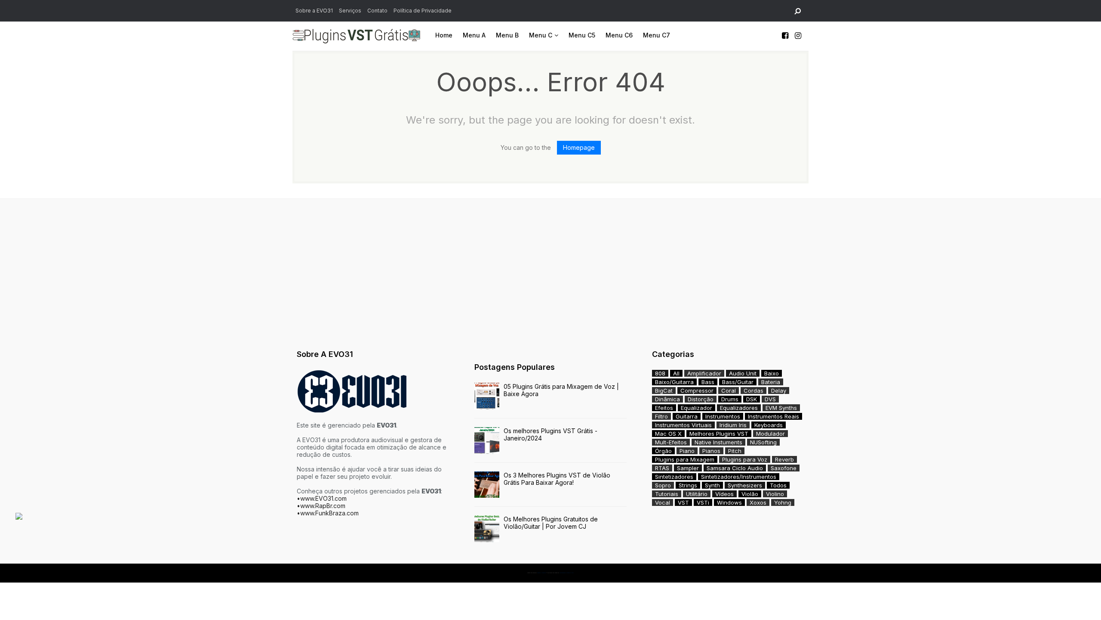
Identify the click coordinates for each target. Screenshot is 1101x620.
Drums (729, 399)
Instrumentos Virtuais (683, 425)
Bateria (770, 381)
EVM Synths (781, 407)
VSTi (703, 502)
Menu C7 (656, 35)
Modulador (770, 433)
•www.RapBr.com (321, 505)
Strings (688, 485)
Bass (707, 381)
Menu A (474, 35)
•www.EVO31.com (322, 498)
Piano (687, 450)
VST (683, 502)
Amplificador (704, 373)
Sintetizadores (674, 476)
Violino (775, 493)
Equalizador (696, 407)
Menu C (540, 35)
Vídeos (724, 493)
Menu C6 (619, 35)
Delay (778, 390)
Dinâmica (667, 399)
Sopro (663, 485)
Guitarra (687, 416)
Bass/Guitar (737, 381)
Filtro (661, 416)
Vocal (662, 502)
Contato (377, 10)
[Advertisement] (550, 272)
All (676, 373)
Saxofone (784, 468)
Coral (728, 390)
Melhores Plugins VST (718, 433)
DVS (770, 399)
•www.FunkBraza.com (328, 513)
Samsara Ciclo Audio (735, 468)
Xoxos (758, 502)
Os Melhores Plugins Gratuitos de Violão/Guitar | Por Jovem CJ (551, 522)
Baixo (771, 373)
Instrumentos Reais (773, 416)
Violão (749, 493)
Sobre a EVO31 (314, 10)
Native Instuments (718, 442)
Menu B (507, 35)
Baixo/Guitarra (674, 381)
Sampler (688, 468)
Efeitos (664, 407)
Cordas (753, 390)
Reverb (784, 459)
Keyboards (768, 425)
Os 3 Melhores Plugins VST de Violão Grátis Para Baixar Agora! (557, 478)
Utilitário (696, 493)
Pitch (734, 450)
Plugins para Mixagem (684, 459)
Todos (778, 485)
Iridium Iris (733, 425)
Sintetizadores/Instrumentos (738, 476)
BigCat (664, 390)
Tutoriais (666, 493)
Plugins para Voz (744, 459)
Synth (712, 485)
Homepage (579, 147)
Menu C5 (582, 35)
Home (443, 35)
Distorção (700, 399)
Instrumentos (722, 416)
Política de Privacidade (423, 10)
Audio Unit (743, 373)
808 (660, 373)
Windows (729, 502)
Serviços (350, 10)
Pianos (711, 450)
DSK (751, 399)
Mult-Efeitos (671, 442)
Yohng (782, 502)
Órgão (663, 450)
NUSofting (763, 442)
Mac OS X (668, 433)
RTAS (662, 468)
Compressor (696, 390)
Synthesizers (745, 485)
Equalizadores (739, 407)
